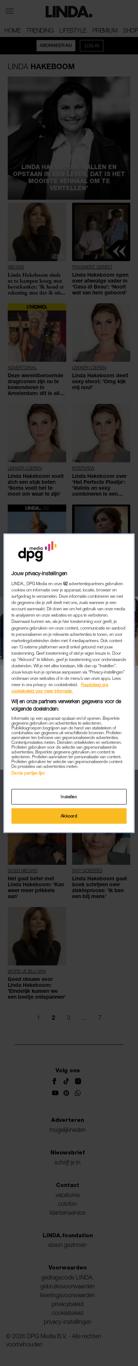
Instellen (69, 796)
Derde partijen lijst (27, 772)
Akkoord (69, 815)
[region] (68, 683)
